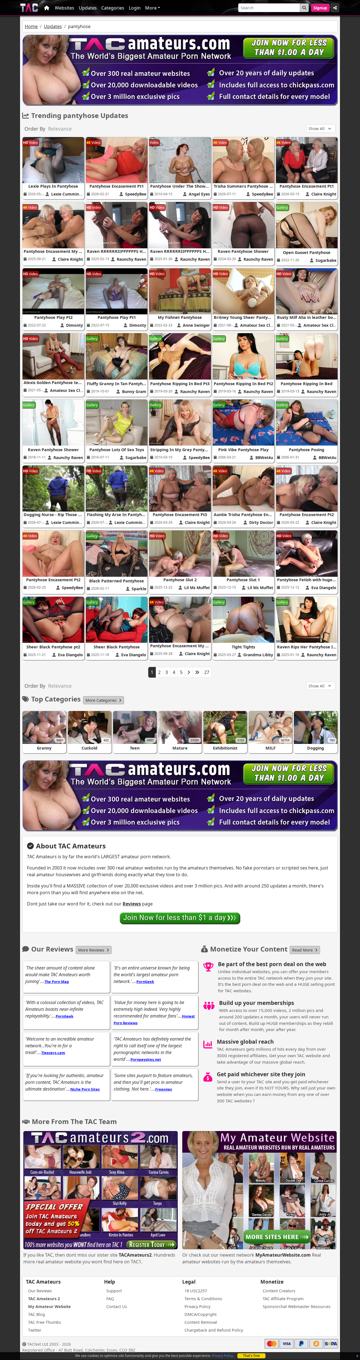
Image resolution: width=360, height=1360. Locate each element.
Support (114, 1290)
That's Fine (251, 1355)
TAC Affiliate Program (283, 1298)
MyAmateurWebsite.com (283, 1255)
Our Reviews (40, 1290)
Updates (88, 8)
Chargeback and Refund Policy (213, 1330)
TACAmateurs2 (135, 1255)
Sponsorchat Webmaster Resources (296, 1306)
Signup (320, 7)
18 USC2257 (195, 1290)
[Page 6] (197, 672)
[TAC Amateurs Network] (29, 7)
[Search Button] (304, 7)
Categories (112, 8)
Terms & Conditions (203, 1298)
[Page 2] (189, 672)
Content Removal (200, 1322)
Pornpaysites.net (145, 1059)
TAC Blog (36, 1314)
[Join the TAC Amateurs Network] (180, 918)
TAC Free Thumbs (44, 1322)
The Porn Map (56, 981)
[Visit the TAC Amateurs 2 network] (100, 1191)
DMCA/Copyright (200, 1314)
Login (135, 8)
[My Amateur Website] (259, 1191)
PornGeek (145, 981)
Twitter (34, 1330)
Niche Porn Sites (85, 1089)
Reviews (132, 904)
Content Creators (279, 1290)
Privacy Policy (222, 1355)
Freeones (163, 1089)
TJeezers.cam (53, 1052)
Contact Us (116, 1306)
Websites (64, 8)
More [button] (151, 8)
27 (206, 672)
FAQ (110, 1298)
